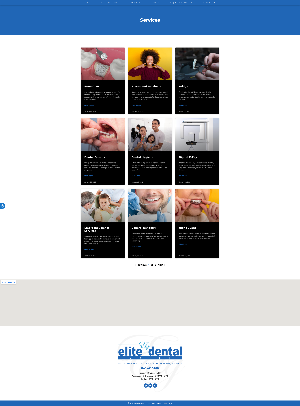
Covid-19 (155, 3)
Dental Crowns (94, 157)
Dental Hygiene (142, 157)
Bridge (183, 86)
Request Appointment (181, 3)
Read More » (89, 105)
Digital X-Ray (188, 157)
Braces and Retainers (146, 86)
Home (88, 3)
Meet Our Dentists (111, 3)
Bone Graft (91, 86)
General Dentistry (144, 227)
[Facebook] (146, 385)
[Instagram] (155, 385)
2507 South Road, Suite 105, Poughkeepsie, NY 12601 (150, 363)
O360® (164, 403)
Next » (161, 264)
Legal (170, 403)
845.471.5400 (150, 368)
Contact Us (209, 3)
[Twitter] (150, 385)
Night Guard (187, 227)
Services (136, 3)
